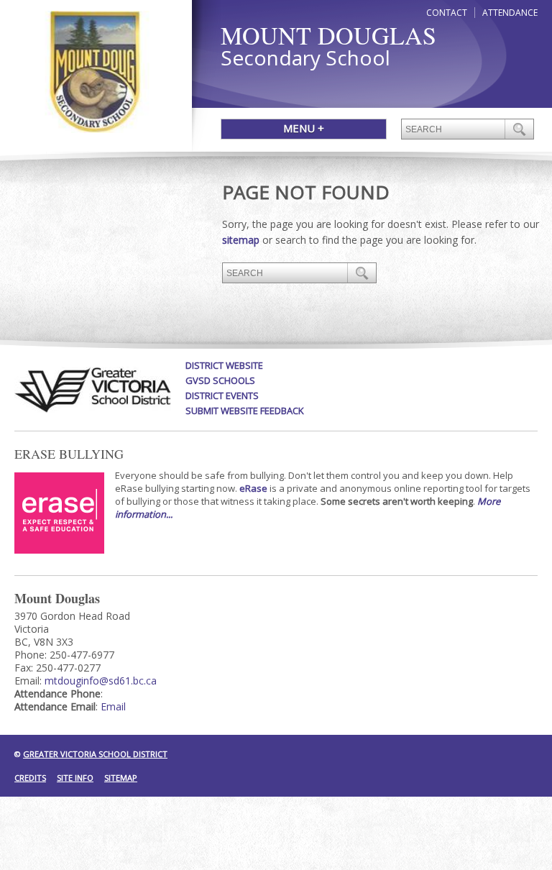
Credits (30, 777)
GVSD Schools (220, 380)
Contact (446, 12)
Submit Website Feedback (244, 410)
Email (113, 706)
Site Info (75, 777)
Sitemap (120, 777)
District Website (224, 365)
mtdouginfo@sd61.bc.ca (101, 680)
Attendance (510, 12)
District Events (222, 395)
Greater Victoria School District (95, 753)
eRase (253, 488)
